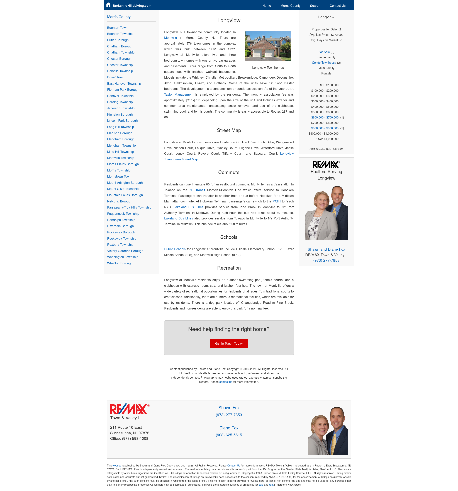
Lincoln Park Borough (122, 120)
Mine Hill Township (120, 151)
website (117, 465)
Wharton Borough (120, 263)
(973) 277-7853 (326, 260)
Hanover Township (120, 95)
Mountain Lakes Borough (125, 195)
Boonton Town (117, 27)
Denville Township (120, 71)
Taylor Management (179, 94)
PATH (277, 201)
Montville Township (120, 157)
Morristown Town (119, 176)
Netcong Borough (119, 201)
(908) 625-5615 (229, 434)
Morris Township (118, 170)
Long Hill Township (120, 126)
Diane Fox (228, 427)
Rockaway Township (121, 238)
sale (261, 484)
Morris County (291, 5)
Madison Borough (119, 133)
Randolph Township (121, 219)
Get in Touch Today (229, 343)
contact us (225, 382)
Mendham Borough (121, 139)
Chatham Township (121, 52)
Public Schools (175, 249)
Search (315, 5)
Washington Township (122, 257)
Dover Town (115, 77)
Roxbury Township (120, 244)
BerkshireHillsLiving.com (132, 5)
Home (266, 5)
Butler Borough (118, 40)
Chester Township (120, 64)
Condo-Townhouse (324, 62)
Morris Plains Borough (123, 164)
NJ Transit (197, 190)
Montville (170, 37)
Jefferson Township (121, 108)
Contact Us (338, 5)
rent (271, 484)
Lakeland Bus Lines (188, 207)
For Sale (324, 52)
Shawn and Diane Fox (326, 249)
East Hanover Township (124, 83)
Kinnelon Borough (120, 114)
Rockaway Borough (121, 232)
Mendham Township (121, 145)
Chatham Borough (120, 46)
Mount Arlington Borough (125, 182)
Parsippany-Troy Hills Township (129, 207)
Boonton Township (120, 33)
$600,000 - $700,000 (324, 117)
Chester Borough (119, 58)
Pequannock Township (123, 213)
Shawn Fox (229, 407)
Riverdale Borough (120, 226)
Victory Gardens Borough (125, 250)
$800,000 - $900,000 (324, 128)
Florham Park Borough (123, 89)
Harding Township (120, 102)
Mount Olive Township (123, 188)
